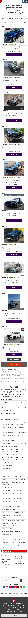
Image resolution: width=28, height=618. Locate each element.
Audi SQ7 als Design (21, 542)
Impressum (8, 609)
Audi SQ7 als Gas (18, 515)
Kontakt (14, 609)
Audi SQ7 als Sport (6, 547)
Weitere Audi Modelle (7, 410)
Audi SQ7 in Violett (6, 506)
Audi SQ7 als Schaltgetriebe (8, 471)
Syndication (12, 593)
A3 (2, 402)
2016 (17, 454)
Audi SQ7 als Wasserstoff (8, 526)
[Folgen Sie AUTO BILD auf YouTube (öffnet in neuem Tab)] (7, 587)
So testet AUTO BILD (11, 611)
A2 (25, 407)
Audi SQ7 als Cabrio (6, 476)
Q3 (25, 402)
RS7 (6, 405)
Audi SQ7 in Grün (16, 498)
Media (17, 593)
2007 (22, 449)
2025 (12, 459)
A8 (18, 407)
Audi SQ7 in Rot (17, 501)
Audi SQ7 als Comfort (20, 539)
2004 (7, 449)
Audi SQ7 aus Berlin (6, 422)
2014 (7, 454)
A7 (14, 407)
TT (2, 407)
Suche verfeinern (14, 364)
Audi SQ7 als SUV (6, 482)
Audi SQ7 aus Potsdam (7, 443)
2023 (3, 459)
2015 (12, 454)
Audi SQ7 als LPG (21, 520)
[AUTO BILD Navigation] (26, 1)
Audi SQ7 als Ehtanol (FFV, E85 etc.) (10, 523)
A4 (17, 402)
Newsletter (14, 577)
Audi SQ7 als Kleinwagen (18, 482)
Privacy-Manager (19, 603)
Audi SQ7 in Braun (6, 493)
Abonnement (4, 593)
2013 (3, 454)
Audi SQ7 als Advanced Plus (8, 537)
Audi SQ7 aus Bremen (20, 432)
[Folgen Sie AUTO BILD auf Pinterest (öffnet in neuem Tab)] (15, 587)
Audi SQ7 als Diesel (19, 512)
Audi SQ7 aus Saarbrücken (8, 440)
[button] (14, 23)
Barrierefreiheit (6, 605)
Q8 (14, 405)
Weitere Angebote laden (14, 359)
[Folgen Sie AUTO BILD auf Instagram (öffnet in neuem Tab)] (10, 587)
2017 (22, 454)
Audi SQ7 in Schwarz (7, 504)
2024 (7, 459)
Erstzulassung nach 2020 (14, 18)
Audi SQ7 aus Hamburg (19, 422)
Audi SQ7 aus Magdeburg (8, 435)
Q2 (23, 405)
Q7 (22, 407)
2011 (17, 451)
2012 (22, 451)
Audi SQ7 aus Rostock (20, 443)
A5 (2, 405)
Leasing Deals (18, 558)
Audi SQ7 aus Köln (19, 424)
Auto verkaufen (19, 556)
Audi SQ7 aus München (7, 424)
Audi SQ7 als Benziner (7, 512)
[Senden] (21, 580)
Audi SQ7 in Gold (16, 496)
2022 (22, 457)
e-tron (18, 405)
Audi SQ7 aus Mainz (18, 438)
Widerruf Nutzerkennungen (10, 607)
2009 (7, 451)
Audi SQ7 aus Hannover (7, 430)
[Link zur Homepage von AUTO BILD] (1, 1)
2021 (17, 457)
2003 (3, 449)
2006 (17, 449)
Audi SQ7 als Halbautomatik (8, 468)
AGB (5, 603)
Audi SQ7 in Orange (6, 501)
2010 (12, 451)
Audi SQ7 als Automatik (7, 465)
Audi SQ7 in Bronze (17, 493)
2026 (17, 459)
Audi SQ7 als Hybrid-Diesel (8, 520)
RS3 (10, 407)
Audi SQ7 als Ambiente (7, 539)
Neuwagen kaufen (19, 560)
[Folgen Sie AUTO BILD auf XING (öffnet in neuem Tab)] (12, 587)
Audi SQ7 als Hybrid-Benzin (8, 518)
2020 (12, 457)
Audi (3, 18)
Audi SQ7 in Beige (6, 490)
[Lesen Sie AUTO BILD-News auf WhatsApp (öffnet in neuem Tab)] (24, 587)
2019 (7, 457)
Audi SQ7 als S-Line (19, 545)
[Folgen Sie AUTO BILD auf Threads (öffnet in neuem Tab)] (18, 587)
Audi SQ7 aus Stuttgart (7, 432)
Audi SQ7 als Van (6, 484)
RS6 (6, 402)
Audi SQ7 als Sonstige (7, 528)
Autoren (20, 611)
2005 (12, 449)
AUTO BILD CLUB (14, 595)
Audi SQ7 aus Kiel (20, 435)
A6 (21, 402)
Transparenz (20, 609)
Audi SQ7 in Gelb (6, 496)
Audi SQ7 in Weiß (17, 506)
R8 (10, 402)
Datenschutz (11, 603)
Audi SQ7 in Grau (6, 498)
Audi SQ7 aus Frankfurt (19, 427)
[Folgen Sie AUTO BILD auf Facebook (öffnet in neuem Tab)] (4, 587)
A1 (14, 402)
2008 (3, 451)
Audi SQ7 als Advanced (7, 534)
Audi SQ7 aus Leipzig (7, 427)
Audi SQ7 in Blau (17, 490)
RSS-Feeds (23, 593)
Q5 (10, 405)
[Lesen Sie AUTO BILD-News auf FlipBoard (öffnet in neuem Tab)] (21, 587)
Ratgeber (17, 554)
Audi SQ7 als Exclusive (7, 545)
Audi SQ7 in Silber (18, 504)
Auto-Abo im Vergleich (20, 561)
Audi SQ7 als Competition (8, 542)
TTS (6, 407)
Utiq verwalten (21, 607)
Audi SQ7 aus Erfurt (6, 438)
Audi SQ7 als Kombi (6, 479)
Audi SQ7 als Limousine (19, 479)
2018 (3, 457)
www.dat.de (6, 382)
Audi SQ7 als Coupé (18, 476)
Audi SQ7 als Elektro (6, 515)
